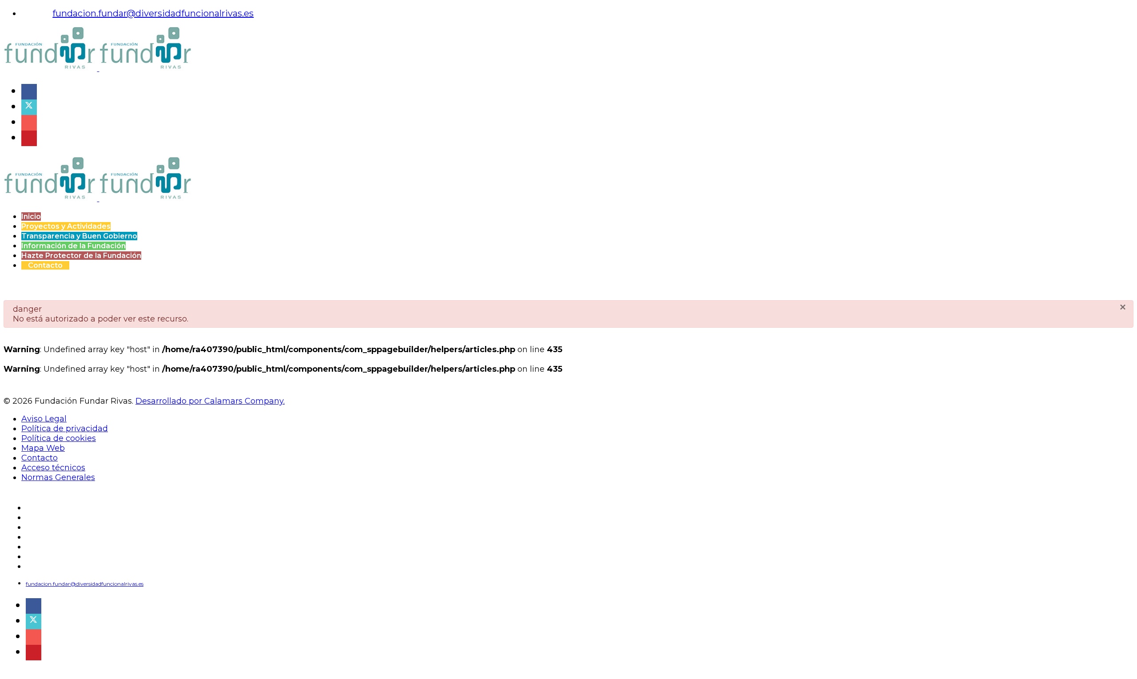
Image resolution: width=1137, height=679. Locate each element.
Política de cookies (58, 438)
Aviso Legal (44, 419)
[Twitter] (27, 105)
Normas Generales (58, 477)
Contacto (45, 265)
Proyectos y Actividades (66, 226)
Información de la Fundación (73, 246)
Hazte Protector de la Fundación (81, 255)
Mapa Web (43, 448)
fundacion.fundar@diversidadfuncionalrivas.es (153, 13)
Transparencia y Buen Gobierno (79, 236)
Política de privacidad (64, 428)
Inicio (31, 216)
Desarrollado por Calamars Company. (210, 401)
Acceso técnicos (53, 468)
